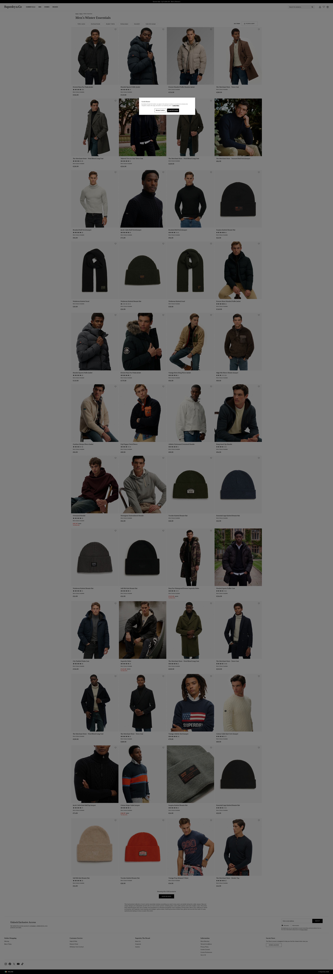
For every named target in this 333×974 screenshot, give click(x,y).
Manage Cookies (160, 110)
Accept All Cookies (173, 110)
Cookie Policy (175, 105)
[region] (167, 106)
